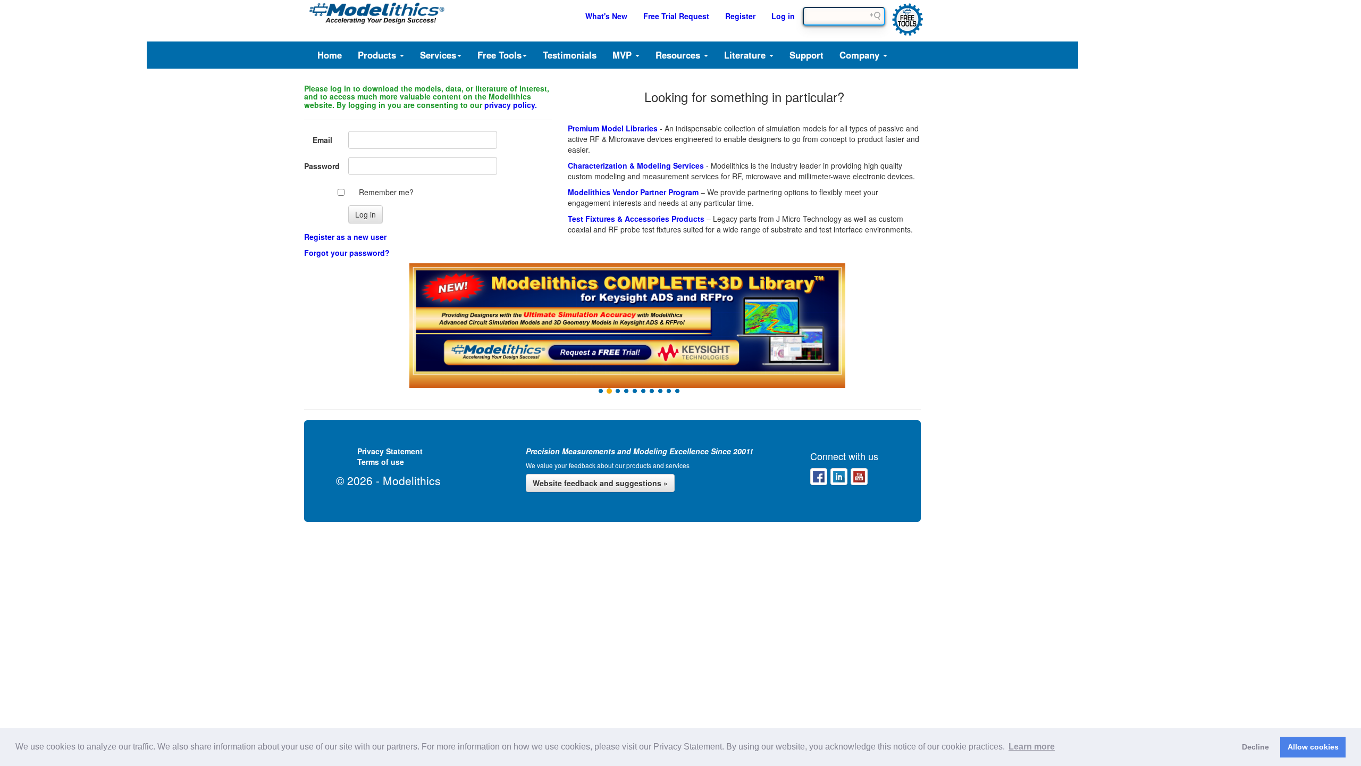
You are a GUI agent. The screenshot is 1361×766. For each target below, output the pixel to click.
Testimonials (570, 54)
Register (740, 16)
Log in (783, 16)
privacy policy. (510, 104)
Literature (746, 54)
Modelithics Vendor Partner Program (633, 192)
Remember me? (386, 192)
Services (438, 54)
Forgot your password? (347, 252)
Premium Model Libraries (613, 128)
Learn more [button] (1032, 746)
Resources (679, 54)
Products (378, 54)
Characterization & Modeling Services (636, 165)
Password (322, 166)
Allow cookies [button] (1313, 747)
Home (329, 54)
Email (322, 140)
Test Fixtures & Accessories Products (636, 218)
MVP (623, 54)
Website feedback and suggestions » (600, 483)
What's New (606, 16)
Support (806, 54)
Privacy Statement (390, 451)
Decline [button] (1255, 747)
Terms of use (380, 461)
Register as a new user (345, 236)
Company (860, 54)
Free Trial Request (676, 16)
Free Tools (499, 54)
